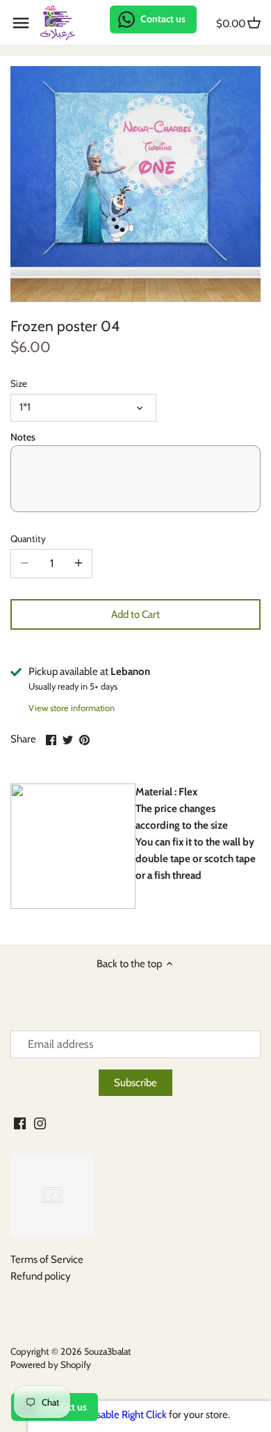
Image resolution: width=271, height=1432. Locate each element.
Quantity (28, 538)
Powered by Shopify (50, 1364)
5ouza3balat (107, 1351)
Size (18, 383)
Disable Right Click (127, 1414)
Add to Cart (135, 614)
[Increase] (78, 564)
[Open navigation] (20, 23)
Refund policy (40, 1276)
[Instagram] (40, 1123)
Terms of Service (46, 1259)
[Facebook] (20, 1123)
